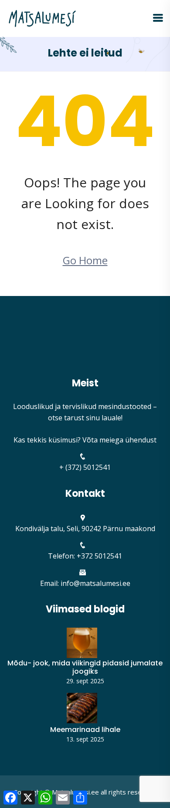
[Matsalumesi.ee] (42, 18)
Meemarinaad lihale (85, 729)
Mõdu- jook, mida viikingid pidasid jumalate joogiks (85, 667)
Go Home (85, 260)
